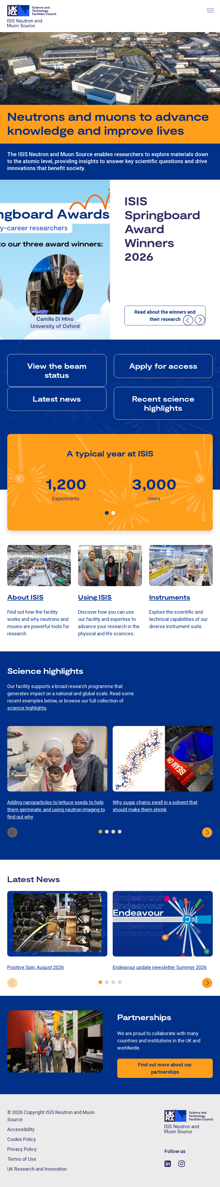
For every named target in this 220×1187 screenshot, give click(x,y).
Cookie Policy (21, 1139)
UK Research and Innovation (37, 1169)
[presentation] (187, 320)
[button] (107, 513)
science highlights (26, 708)
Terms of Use (21, 1159)
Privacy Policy (22, 1149)
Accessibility (21, 1129)
